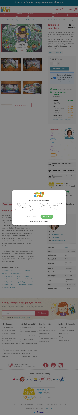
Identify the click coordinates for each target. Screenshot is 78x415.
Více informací (17, 212)
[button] (39, 221)
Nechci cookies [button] (31, 216)
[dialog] (39, 207)
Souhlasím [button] (47, 217)
